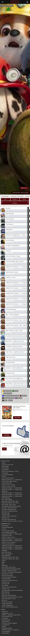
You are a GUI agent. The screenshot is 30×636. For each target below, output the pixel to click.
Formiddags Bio (6, 625)
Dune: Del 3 (4, 600)
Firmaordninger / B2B (7, 616)
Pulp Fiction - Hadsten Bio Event (9, 511)
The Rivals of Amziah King (8, 544)
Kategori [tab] (14, 199)
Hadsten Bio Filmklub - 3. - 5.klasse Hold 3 (12, 494)
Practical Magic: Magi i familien (9, 481)
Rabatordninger (5, 621)
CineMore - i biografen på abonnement (11, 615)
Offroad (4, 560)
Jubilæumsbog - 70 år (7, 613)
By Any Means (5, 469)
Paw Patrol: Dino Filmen (20, 192)
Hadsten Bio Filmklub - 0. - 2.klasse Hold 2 (12, 488)
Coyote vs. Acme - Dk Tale (8, 484)
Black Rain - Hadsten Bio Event (9, 507)
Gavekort (21, 196)
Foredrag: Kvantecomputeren (9, 509)
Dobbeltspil (4, 491)
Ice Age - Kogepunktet (7, 605)
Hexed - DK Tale (5, 593)
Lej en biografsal (6, 631)
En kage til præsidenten (7, 474)
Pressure (4, 476)
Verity (3, 564)
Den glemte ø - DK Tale (7, 573)
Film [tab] (5, 199)
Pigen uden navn (6, 512)
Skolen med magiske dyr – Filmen (10, 471)
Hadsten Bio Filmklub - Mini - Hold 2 (10, 503)
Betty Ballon (5, 565)
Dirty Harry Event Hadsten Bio (9, 519)
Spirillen (3, 463)
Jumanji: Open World (7, 603)
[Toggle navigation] (27, 2)
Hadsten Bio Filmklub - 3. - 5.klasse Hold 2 (12, 489)
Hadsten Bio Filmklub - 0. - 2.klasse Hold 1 (12, 479)
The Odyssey (5, 473)
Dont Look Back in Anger (8, 478)
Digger (3, 562)
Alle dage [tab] (14, 203)
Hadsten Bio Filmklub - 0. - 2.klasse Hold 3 (12, 496)
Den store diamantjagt (7, 575)
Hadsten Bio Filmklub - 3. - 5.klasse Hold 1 (12, 493)
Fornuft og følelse (6, 578)
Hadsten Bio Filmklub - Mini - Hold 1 (10, 501)
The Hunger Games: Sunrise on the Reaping (12, 590)
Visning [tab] (24, 199)
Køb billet (24, 188)
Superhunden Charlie (7, 483)
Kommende (14, 196)
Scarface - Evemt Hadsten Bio (9, 516)
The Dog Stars (5, 468)
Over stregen (5, 585)
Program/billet (5, 196)
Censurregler (5, 618)
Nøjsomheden (5, 466)
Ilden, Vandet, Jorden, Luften (9, 504)
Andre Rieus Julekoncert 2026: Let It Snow (12, 521)
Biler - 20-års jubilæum (7, 499)
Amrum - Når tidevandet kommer (10, 607)
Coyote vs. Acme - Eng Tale (8, 486)
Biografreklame (5, 633)
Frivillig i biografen (6, 620)
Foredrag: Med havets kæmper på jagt (11, 506)
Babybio (4, 626)
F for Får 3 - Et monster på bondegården (11, 572)
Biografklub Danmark (7, 628)
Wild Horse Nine (5, 592)
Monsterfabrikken (6, 498)
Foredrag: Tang (5, 517)
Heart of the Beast (6, 552)
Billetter (17, 417)
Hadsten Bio (15, 2)
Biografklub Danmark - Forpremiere (10, 629)
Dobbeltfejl (4, 550)
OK (4, 449)
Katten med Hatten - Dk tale (8, 598)
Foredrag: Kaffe (5, 514)
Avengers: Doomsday (7, 602)
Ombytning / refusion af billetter (9, 623)
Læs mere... (7, 435)
